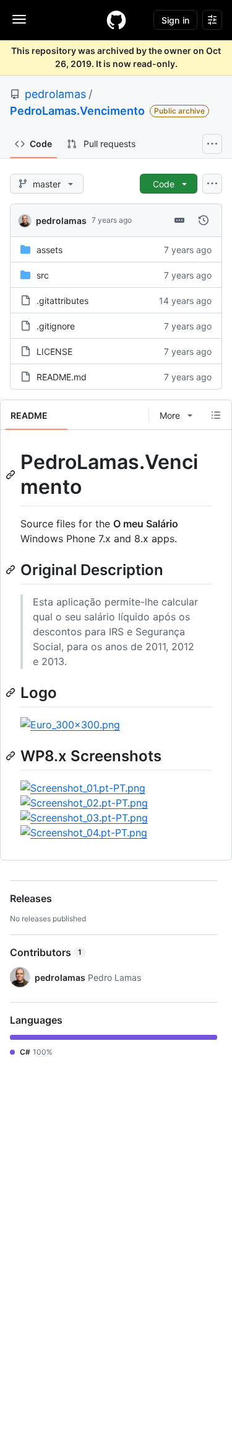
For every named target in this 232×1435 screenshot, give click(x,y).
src (43, 275)
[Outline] (215, 415)
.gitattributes (62, 300)
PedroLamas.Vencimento (77, 110)
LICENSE (54, 351)
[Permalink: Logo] (11, 692)
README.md (62, 377)
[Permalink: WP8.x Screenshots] (11, 755)
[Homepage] (116, 20)
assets (49, 249)
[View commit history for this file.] (203, 220)
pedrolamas (55, 94)
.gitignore (56, 326)
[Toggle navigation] (19, 19)
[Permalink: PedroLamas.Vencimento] (11, 474)
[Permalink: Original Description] (11, 569)
